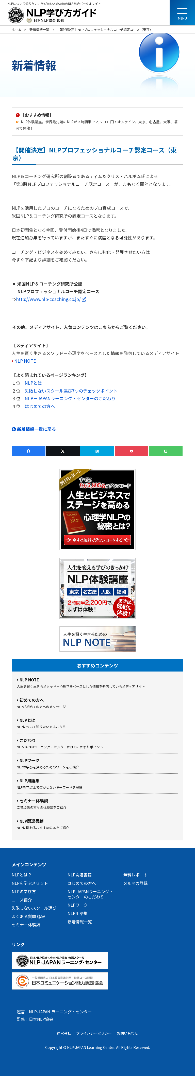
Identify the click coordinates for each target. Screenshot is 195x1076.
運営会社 (64, 1033)
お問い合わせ (127, 1033)
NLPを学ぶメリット (30, 883)
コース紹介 (22, 900)
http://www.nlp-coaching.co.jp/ (51, 299)
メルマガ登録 (135, 883)
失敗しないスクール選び (34, 908)
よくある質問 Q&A (28, 916)
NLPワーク (78, 905)
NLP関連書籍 (80, 875)
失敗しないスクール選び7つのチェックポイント (71, 390)
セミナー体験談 (26, 925)
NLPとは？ (22, 875)
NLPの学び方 (24, 891)
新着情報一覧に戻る (36, 429)
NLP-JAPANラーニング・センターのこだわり (90, 894)
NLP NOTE (25, 361)
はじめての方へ (40, 406)
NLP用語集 (78, 913)
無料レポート (135, 875)
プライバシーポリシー (94, 1033)
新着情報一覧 (80, 922)
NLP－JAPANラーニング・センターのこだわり (70, 398)
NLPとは (33, 383)
